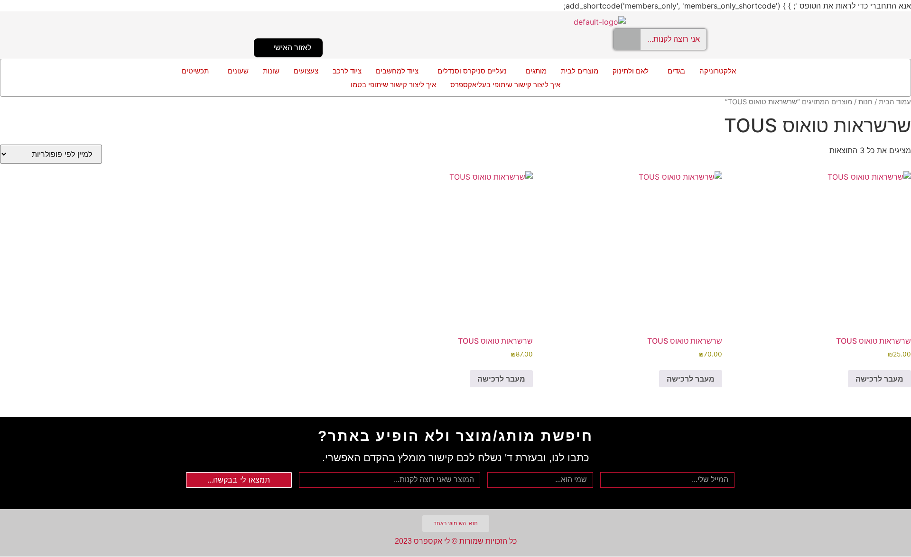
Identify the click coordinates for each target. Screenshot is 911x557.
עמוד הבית (895, 102)
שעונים (238, 71)
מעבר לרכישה (879, 379)
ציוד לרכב (347, 71)
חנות (865, 102)
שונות (271, 71)
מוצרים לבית (579, 71)
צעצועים (306, 71)
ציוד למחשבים (397, 71)
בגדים (676, 71)
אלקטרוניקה (717, 71)
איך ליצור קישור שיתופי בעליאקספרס (505, 85)
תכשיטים (195, 71)
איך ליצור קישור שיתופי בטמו (393, 85)
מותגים (536, 71)
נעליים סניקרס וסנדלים (472, 71)
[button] (674, 71)
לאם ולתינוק (631, 71)
